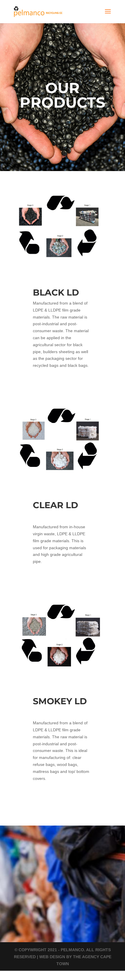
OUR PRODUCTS (62, 95)
